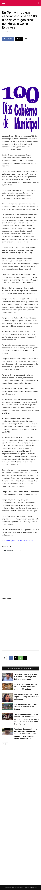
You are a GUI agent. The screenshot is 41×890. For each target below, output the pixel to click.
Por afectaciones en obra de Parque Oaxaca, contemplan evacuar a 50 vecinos (25, 686)
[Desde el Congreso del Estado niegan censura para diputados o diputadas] (7, 697)
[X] (16, 658)
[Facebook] (11, 658)
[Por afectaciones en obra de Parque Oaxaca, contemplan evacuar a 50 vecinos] (7, 686)
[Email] (25, 658)
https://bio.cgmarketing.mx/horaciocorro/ (17, 541)
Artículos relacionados (15, 668)
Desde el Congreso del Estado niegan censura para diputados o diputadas (26, 696)
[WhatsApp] (20, 658)
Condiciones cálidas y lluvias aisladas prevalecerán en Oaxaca (25, 706)
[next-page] (6, 744)
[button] (3, 3)
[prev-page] (3, 744)
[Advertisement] (20, 64)
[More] (26, 39)
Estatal (9, 8)
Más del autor (29, 668)
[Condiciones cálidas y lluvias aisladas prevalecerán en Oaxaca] (7, 706)
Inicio (3, 8)
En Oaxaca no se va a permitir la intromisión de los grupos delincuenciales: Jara (25, 676)
